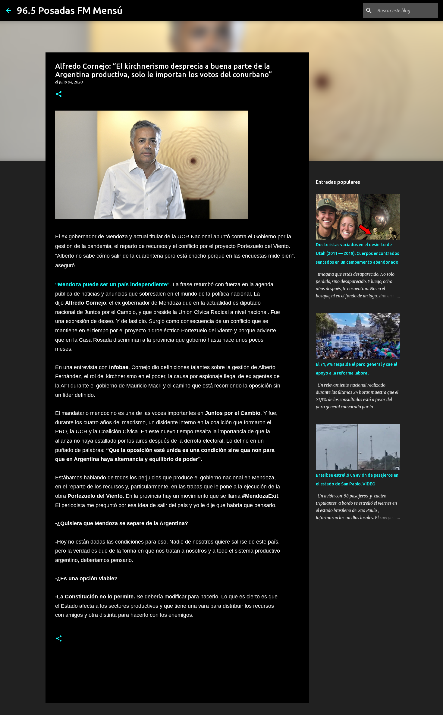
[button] (58, 94)
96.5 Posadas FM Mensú (69, 10)
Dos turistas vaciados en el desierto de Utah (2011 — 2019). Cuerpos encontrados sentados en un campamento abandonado (357, 253)
